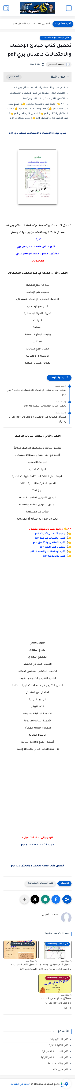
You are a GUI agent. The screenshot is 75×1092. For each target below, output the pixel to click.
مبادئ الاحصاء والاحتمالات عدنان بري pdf (37, 133)
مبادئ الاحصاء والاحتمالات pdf (37, 866)
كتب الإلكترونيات (59, 1039)
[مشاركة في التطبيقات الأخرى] (24, 899)
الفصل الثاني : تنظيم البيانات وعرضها (44, 98)
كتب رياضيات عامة (58, 1063)
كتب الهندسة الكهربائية (55, 1051)
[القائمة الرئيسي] (69, 8)
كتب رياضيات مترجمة (52, 538)
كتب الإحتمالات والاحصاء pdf (47, 551)
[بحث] (6, 8)
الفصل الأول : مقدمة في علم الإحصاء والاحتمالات (37, 93)
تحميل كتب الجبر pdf (52, 547)
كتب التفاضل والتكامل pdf (49, 543)
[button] (55, 899)
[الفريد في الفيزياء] (37, 8)
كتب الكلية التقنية (59, 1045)
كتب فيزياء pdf (60, 1069)
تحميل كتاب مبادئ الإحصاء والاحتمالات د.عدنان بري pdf (36, 392)
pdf (37, 538)
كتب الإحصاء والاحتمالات (55, 38)
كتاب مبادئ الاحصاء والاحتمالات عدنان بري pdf (39, 87)
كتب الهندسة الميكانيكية (55, 1057)
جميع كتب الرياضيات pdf (50, 534)
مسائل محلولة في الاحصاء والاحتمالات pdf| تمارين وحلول (37, 419)
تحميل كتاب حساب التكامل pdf (31, 24)
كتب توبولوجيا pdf (54, 556)
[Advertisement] (37, 604)
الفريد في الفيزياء (20, 1084)
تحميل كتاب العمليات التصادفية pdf (45, 406)
